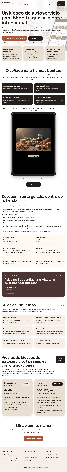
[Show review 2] (9, 293)
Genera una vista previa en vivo (14, 38)
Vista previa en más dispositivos (33, 179)
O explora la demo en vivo (48, 43)
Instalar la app (60, 3)
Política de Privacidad (52, 457)
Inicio (13, 4)
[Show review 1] (6, 293)
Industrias (19, 4)
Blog (38, 4)
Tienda (43, 4)
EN (49, 3)
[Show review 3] (12, 293)
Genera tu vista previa (33, 438)
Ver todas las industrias (61, 307)
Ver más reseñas (57, 276)
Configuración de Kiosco (28, 3)
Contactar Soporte (52, 455)
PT (53, 3)
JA (49, 4)
